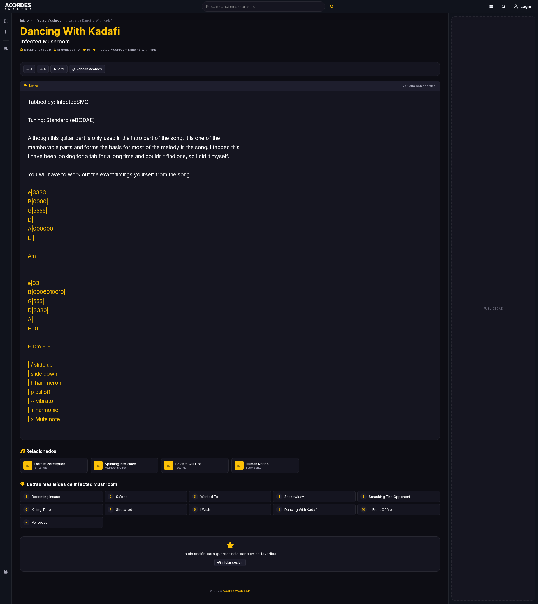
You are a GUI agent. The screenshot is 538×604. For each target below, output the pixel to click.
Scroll (60, 69)
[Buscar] (331, 6)
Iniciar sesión (232, 562)
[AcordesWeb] (25, 6)
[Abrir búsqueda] (503, 6)
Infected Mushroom (49, 20)
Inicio (24, 20)
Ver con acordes (89, 69)
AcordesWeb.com (237, 591)
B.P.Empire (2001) (37, 50)
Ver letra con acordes (419, 86)
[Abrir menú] (491, 6)
